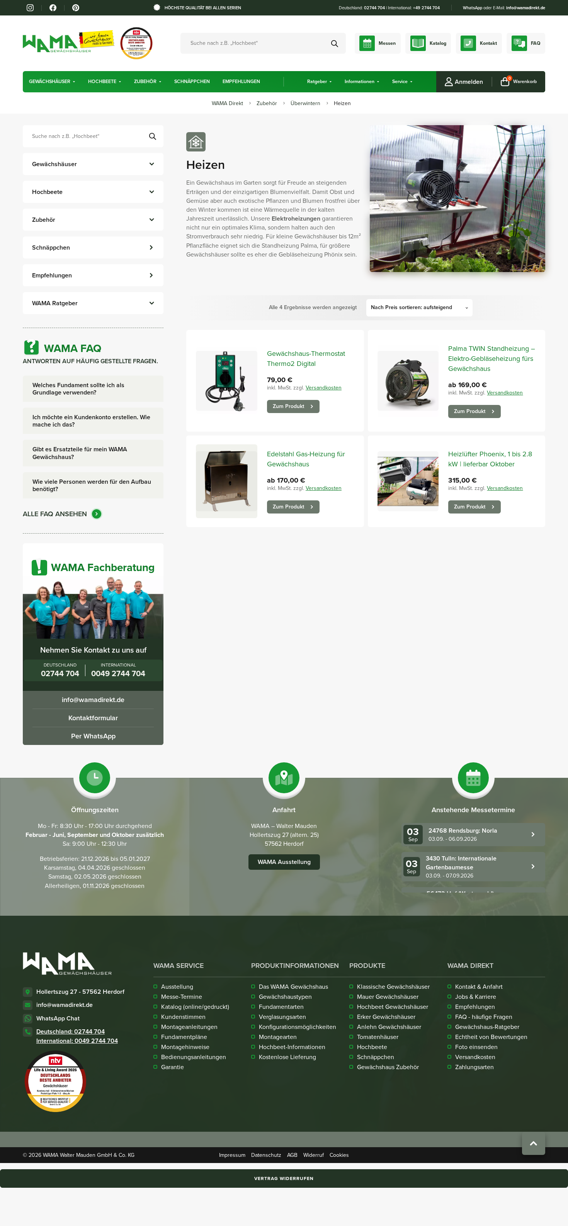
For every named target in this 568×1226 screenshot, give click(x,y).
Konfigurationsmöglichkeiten (297, 1026)
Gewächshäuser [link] (49, 81)
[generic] (52, 82)
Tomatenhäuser (377, 1036)
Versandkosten (324, 387)
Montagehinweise (185, 1046)
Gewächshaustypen (285, 996)
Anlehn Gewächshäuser (389, 1026)
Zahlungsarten (474, 1067)
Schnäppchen (375, 1057)
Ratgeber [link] (317, 81)
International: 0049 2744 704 (77, 1040)
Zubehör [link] (145, 81)
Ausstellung (177, 986)
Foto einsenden (476, 1046)
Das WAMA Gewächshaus (293, 986)
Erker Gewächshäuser (386, 1016)
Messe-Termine (181, 996)
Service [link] (400, 81)
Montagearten (278, 1036)
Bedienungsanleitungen (193, 1057)
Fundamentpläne (184, 1036)
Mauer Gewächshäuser (387, 996)
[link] (30, 7)
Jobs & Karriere (475, 996)
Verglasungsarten (282, 1016)
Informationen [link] (359, 81)
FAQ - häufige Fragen (483, 1016)
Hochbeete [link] (102, 81)
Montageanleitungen (189, 1026)
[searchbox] (93, 136)
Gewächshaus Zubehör (388, 1067)
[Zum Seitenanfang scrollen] (533, 1143)
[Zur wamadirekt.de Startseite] (67, 963)
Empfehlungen (475, 1006)
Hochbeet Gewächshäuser (392, 1006)
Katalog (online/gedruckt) (195, 1006)
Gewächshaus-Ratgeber (487, 1026)
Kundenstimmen (183, 1016)
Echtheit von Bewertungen (491, 1036)
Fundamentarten (281, 1006)
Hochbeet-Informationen (292, 1046)
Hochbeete (372, 1046)
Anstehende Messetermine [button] (473, 810)
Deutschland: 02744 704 (70, 1031)
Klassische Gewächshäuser (393, 986)
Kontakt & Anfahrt (479, 986)
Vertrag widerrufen (284, 1178)
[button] (74, 81)
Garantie (172, 1067)
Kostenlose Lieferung (287, 1057)
